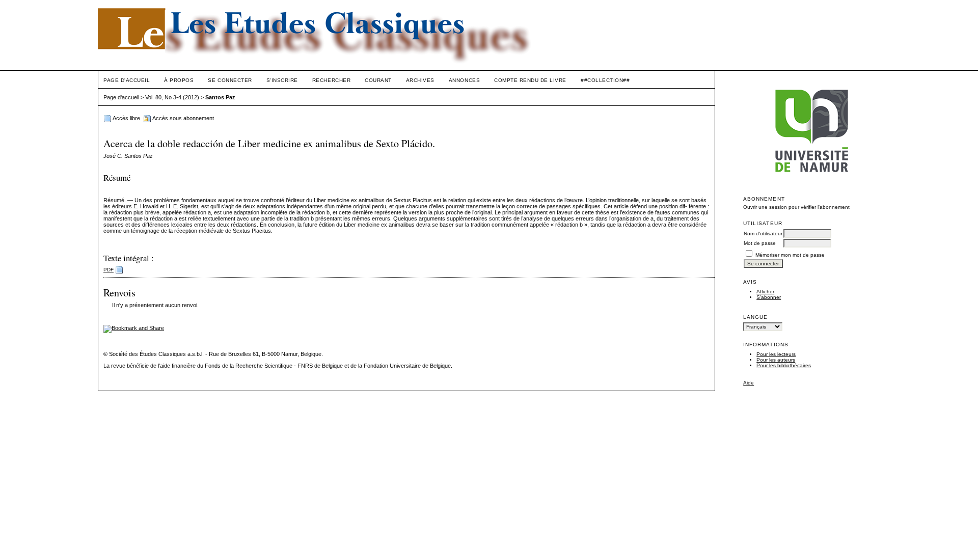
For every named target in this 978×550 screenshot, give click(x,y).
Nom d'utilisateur (763, 233)
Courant (378, 80)
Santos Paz (220, 97)
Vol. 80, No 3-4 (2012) (172, 97)
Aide (748, 383)
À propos (179, 80)
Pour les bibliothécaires (783, 365)
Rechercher (331, 80)
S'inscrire (282, 80)
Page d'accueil (126, 80)
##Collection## (605, 80)
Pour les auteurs (775, 360)
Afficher (765, 291)
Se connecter (230, 80)
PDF (108, 269)
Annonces (464, 80)
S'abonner (768, 297)
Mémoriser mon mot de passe (790, 255)
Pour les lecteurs (776, 354)
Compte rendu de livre (530, 80)
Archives (420, 80)
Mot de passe (760, 243)
